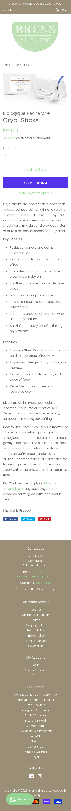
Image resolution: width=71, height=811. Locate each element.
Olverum (35, 741)
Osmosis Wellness (36, 752)
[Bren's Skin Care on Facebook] (31, 777)
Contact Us (43, 583)
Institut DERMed (35, 721)
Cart (64, 10)
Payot (35, 757)
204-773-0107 (41, 572)
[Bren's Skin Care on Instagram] (40, 777)
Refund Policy (36, 630)
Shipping (9, 138)
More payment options (35, 193)
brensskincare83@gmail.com (35, 576)
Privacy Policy (36, 636)
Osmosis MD (35, 747)
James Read (35, 726)
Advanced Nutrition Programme (35, 695)
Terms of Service (35, 641)
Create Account (36, 670)
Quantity (9, 148)
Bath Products (35, 705)
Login (35, 665)
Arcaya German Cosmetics (35, 700)
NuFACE (35, 736)
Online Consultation (35, 615)
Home (6, 65)
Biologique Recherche (35, 710)
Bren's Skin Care (39, 791)
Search (35, 620)
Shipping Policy (35, 625)
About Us (36, 610)
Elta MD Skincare (36, 715)
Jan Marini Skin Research (35, 731)
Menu (12, 10)
